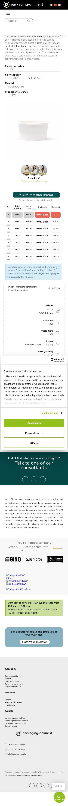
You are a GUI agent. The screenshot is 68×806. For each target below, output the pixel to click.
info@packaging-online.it (18, 754)
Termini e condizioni (14, 684)
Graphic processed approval (17, 721)
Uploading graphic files (15, 718)
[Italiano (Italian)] (51, 5)
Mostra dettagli (49, 413)
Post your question (34, 642)
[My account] (9, 31)
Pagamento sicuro (13, 687)
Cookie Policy (36, 776)
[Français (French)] (59, 5)
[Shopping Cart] (19, 31)
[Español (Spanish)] (55, 5)
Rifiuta (34, 443)
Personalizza (32, 433)
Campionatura (11, 726)
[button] (19, 20)
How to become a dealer (15, 723)
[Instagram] (39, 785)
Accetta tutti (34, 423)
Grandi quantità (11, 676)
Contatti (8, 679)
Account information (13, 702)
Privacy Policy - (23, 776)
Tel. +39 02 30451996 (16, 744)
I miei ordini (10, 705)
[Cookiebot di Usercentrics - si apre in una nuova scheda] (50, 360)
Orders (8, 700)
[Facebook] (32, 785)
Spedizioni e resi (12, 681)
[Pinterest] (46, 785)
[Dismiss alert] (58, 267)
